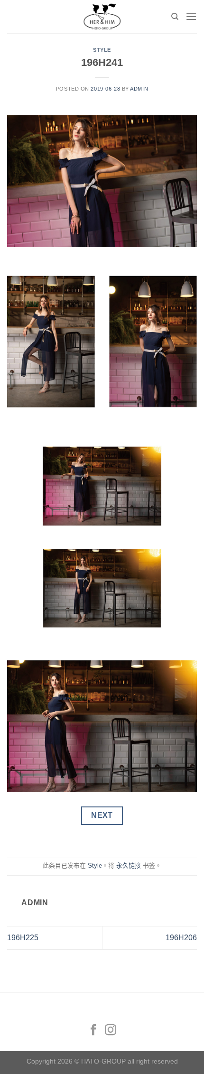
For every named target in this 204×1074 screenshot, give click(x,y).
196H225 (22, 938)
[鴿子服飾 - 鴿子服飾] (102, 16)
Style (102, 50)
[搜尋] (174, 17)
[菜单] (191, 16)
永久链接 (128, 865)
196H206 (181, 938)
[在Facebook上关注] (93, 1030)
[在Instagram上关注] (110, 1030)
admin (139, 89)
